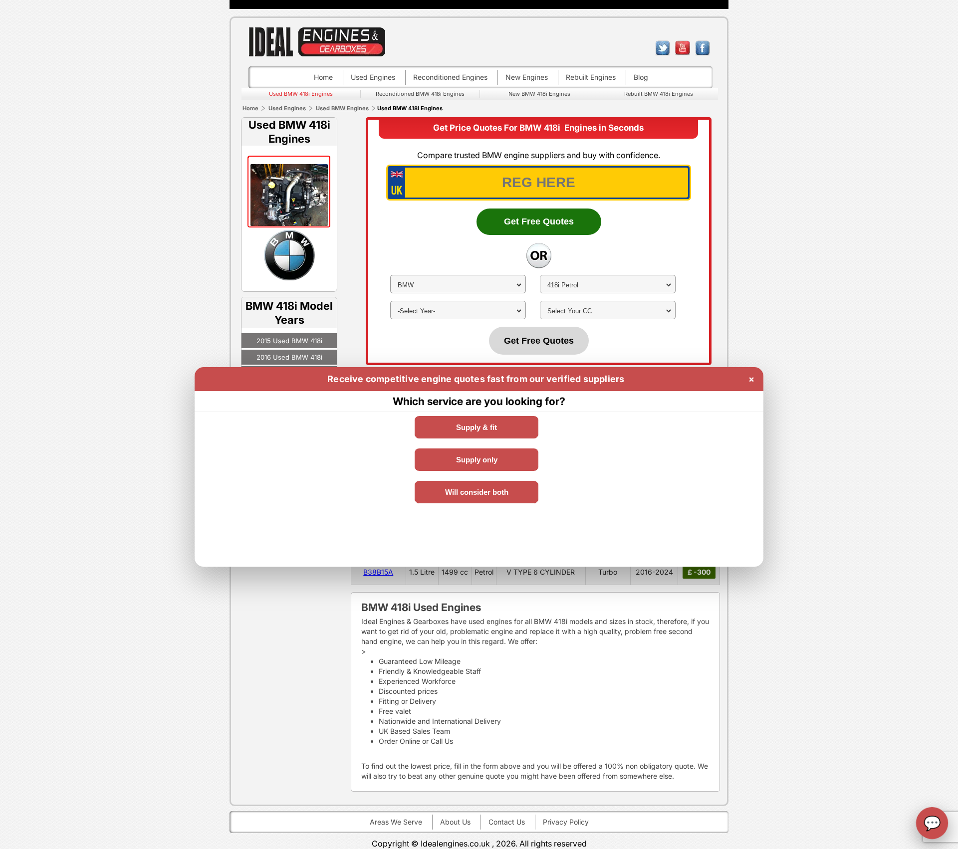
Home (323, 77)
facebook (702, 47)
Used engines (373, 77)
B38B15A (378, 572)
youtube (682, 47)
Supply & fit (476, 427)
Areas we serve (396, 822)
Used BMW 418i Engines (301, 93)
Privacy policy (566, 822)
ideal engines (316, 41)
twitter (662, 47)
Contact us (506, 822)
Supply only (476, 459)
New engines (526, 77)
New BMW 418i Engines (539, 93)
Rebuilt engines (591, 77)
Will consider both (476, 492)
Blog (641, 77)
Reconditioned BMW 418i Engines (420, 93)
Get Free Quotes (539, 221)
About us (455, 822)
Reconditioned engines (450, 77)
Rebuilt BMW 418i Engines (658, 93)
